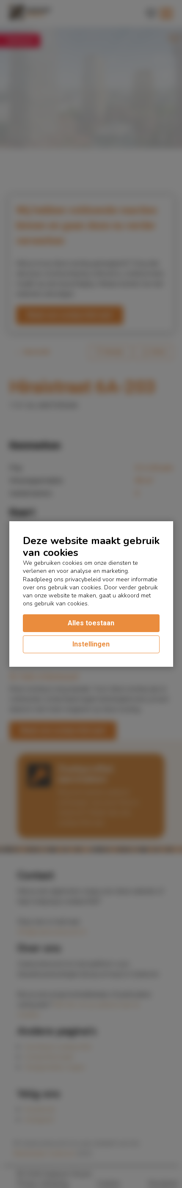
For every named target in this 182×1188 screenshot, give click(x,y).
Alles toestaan (91, 623)
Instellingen (91, 644)
